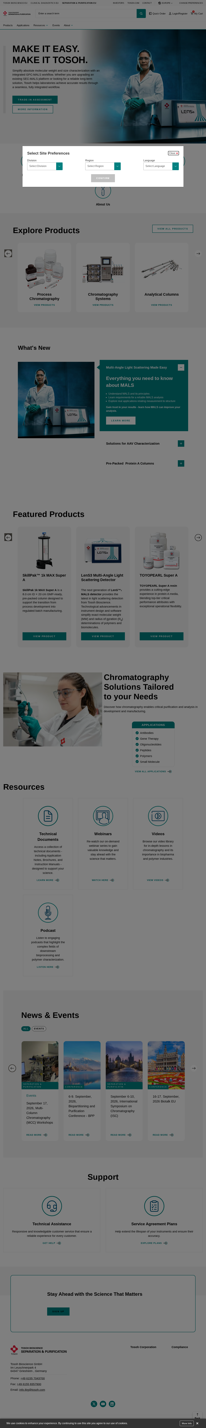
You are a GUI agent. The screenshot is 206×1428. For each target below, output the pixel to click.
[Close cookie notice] (197, 1423)
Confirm (103, 178)
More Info (187, 1423)
